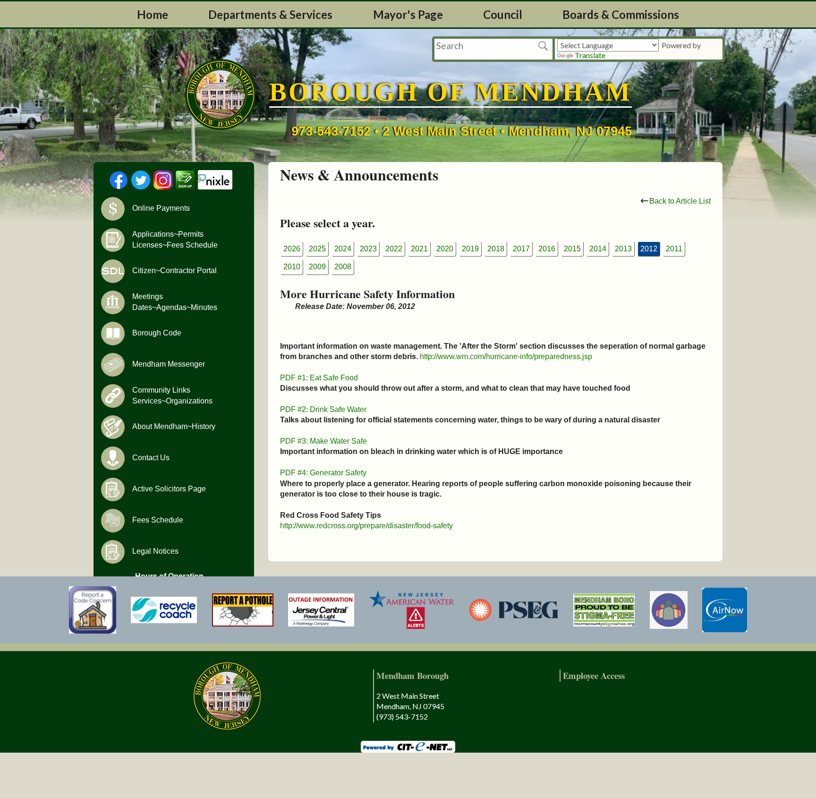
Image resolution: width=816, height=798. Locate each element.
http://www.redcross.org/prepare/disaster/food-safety (366, 526)
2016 (546, 249)
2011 (674, 249)
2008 (342, 267)
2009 (317, 267)
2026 (291, 249)
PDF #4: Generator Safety (323, 473)
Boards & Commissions (620, 14)
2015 (572, 249)
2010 (291, 267)
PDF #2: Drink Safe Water (323, 409)
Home (152, 14)
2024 (342, 249)
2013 (623, 249)
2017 (521, 249)
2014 (597, 249)
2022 (393, 249)
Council (502, 14)
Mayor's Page (408, 14)
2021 (419, 249)
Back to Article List (680, 201)
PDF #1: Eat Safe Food (319, 378)
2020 (444, 249)
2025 (317, 249)
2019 (470, 249)
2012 (648, 249)
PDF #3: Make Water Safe (323, 441)
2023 (368, 249)
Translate (590, 55)
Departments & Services (270, 14)
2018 (495, 249)
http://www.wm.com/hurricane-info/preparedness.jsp (506, 356)
